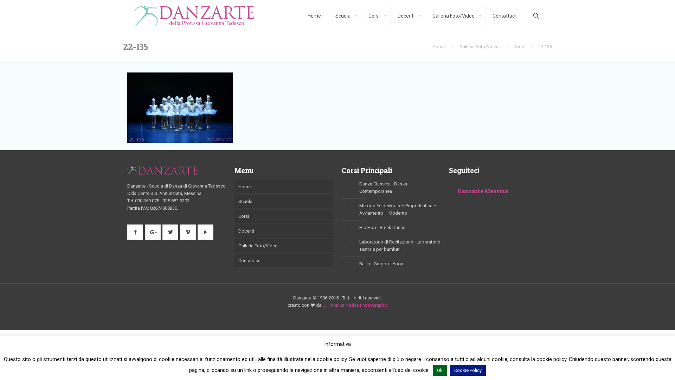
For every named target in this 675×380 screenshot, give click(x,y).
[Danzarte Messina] (194, 16)
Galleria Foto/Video (479, 46)
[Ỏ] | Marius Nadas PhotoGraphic (355, 305)
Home (438, 46)
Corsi (518, 46)
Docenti (246, 231)
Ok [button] (440, 370)
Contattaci (248, 260)
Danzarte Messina (483, 191)
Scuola (245, 201)
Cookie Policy (468, 370)
